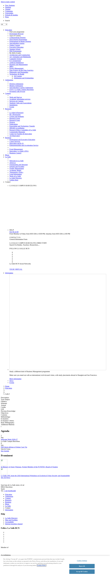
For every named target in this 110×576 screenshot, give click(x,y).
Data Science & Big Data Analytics (21, 70)
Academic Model (15, 170)
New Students (10, 5)
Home (7, 386)
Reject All (82, 566)
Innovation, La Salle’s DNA (19, 151)
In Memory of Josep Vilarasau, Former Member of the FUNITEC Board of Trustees (29, 467)
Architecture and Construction (19, 55)
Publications (13, 124)
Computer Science (15, 59)
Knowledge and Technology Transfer (22, 126)
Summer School (14, 49)
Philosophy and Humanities (18, 72)
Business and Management (18, 64)
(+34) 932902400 (10, 491)
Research (8, 109)
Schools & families (11, 15)
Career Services (14, 141)
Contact (7, 182)
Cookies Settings (82, 560)
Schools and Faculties (16, 166)
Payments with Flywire (17, 91)
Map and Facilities (11, 520)
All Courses (18, 76)
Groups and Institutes (16, 116)
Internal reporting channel (14, 524)
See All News (5, 477)
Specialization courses (16, 43)
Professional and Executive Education (22, 139)
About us (12, 163)
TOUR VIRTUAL (15, 269)
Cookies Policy (41, 565)
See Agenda (5, 451)
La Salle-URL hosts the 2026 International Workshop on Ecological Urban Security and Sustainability (35, 476)
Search (7, 20)
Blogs (7, 155)
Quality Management (16, 168)
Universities (9, 13)
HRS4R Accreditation (16, 128)
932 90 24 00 (13, 232)
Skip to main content (8, 2)
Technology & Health (16, 74)
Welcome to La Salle (16, 161)
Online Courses (14, 45)
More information (15, 379)
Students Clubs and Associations (20, 103)
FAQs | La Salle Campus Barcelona (21, 89)
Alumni (7, 9)
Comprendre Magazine (17, 132)
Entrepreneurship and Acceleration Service (23, 145)
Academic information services (19, 99)
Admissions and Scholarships (24, 78)
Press (7, 17)
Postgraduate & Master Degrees (20, 41)
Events (11, 107)
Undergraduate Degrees (17, 37)
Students (8, 7)
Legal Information (15, 174)
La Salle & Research (16, 113)
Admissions (9, 80)
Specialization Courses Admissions (21, 88)
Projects (12, 122)
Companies (9, 11)
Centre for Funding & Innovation (20, 134)
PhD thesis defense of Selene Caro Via (14, 447)
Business (8, 138)
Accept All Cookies (82, 571)
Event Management (16, 149)
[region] (55, 566)
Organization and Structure (18, 165)
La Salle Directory (15, 178)
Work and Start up (15, 97)
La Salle (8, 157)
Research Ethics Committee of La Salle (22, 130)
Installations (13, 105)
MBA (11, 66)
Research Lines (14, 120)
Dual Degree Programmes (18, 39)
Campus (8, 93)
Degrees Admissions (16, 84)
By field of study (15, 53)
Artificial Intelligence (16, 63)
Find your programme (16, 32)
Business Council (15, 153)
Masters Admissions (16, 86)
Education (8, 30)
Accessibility (9, 522)
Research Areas (14, 118)
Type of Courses (15, 36)
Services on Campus (16, 101)
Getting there (13, 180)
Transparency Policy (16, 172)
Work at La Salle (15, 176)
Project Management (16, 68)
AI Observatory (14, 136)
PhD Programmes (15, 51)
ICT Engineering (15, 61)
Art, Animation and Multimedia (20, 57)
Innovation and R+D (16, 143)
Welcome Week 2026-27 (9, 439)
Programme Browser (16, 34)
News (11, 381)
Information (9, 273)
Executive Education (16, 47)
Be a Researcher (15, 114)
